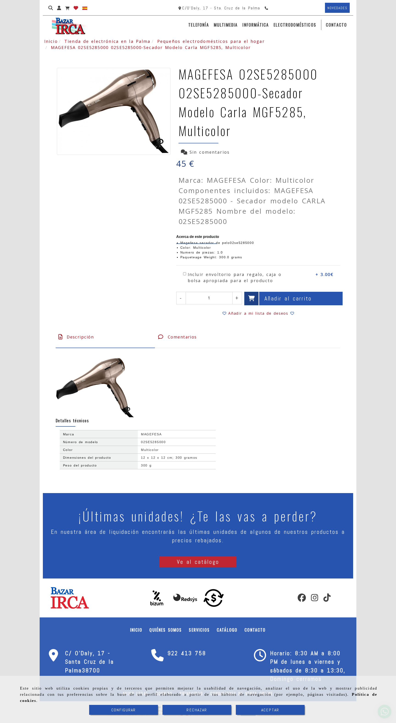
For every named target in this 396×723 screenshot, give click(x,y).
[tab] (105, 337)
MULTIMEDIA (226, 25)
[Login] (76, 8)
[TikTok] (327, 599)
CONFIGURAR (123, 709)
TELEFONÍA (198, 25)
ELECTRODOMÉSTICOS (295, 25)
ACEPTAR (270, 709)
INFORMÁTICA (255, 25)
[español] (84, 8)
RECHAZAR (197, 709)
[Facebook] (302, 599)
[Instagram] (314, 599)
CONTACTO (336, 25)
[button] (59, 8)
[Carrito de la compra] (67, 8)
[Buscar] (50, 8)
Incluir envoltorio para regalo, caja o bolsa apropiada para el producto (234, 277)
